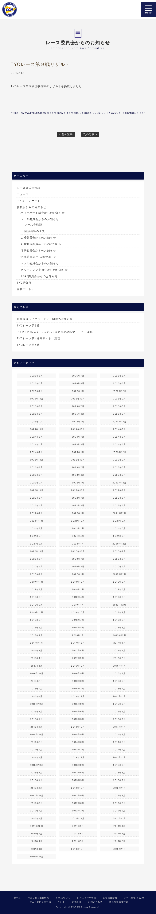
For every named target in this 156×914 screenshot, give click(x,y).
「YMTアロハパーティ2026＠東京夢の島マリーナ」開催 (55, 331)
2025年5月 (36, 414)
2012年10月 (36, 795)
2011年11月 (119, 818)
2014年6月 (78, 742)
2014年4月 (36, 749)
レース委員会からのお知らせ (40, 219)
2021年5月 (36, 536)
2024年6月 (119, 436)
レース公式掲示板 (28, 187)
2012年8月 (119, 795)
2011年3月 (78, 841)
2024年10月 (78, 429)
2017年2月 (119, 658)
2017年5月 (119, 650)
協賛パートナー (27, 289)
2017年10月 (78, 643)
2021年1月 (78, 543)
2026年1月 (78, 391)
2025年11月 (36, 398)
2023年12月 (119, 452)
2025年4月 (78, 414)
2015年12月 (78, 696)
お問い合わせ (95, 902)
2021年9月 (119, 520)
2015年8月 (119, 704)
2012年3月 (78, 810)
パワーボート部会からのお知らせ (43, 212)
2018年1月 (78, 635)
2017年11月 (36, 643)
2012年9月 (78, 795)
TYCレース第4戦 (28, 344)
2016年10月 (36, 673)
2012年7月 (36, 803)
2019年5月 (36, 597)
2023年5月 (36, 475)
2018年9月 (119, 612)
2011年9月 (78, 826)
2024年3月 (119, 444)
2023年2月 (36, 482)
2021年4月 (78, 536)
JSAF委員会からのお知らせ (39, 276)
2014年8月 (119, 734)
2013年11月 (119, 757)
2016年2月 (119, 688)
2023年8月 (36, 467)
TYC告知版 (24, 282)
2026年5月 (36, 383)
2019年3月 (119, 597)
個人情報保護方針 (118, 902)
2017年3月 (78, 658)
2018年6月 (119, 620)
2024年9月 (119, 429)
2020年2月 (36, 574)
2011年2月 (119, 841)
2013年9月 (78, 765)
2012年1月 (36, 818)
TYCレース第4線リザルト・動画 (38, 338)
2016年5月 (119, 681)
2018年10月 (78, 612)
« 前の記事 (66, 134)
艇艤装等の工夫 (34, 231)
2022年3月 (119, 505)
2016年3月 (78, 688)
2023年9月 (119, 459)
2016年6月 (78, 681)
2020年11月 (36, 551)
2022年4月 (78, 505)
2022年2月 (36, 513)
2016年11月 (119, 666)
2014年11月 (119, 727)
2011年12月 (78, 818)
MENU (148, 9)
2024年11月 (36, 429)
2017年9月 (119, 643)
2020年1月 (78, 574)
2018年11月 (36, 612)
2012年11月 (119, 788)
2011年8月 (119, 826)
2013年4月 (36, 780)
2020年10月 (78, 551)
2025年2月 (36, 421)
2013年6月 (78, 772)
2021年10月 (78, 520)
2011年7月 (37, 833)
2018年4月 (78, 627)
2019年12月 (119, 574)
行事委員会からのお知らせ (38, 250)
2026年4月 (78, 383)
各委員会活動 (110, 898)
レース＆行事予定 (86, 898)
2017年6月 (78, 650)
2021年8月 (36, 528)
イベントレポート (28, 200)
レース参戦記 (33, 224)
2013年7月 (36, 772)
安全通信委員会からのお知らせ (41, 244)
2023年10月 (78, 459)
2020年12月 (119, 543)
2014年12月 (78, 727)
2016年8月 (119, 673)
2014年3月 (78, 749)
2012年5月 (119, 803)
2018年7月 (78, 620)
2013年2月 (119, 780)
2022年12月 (119, 482)
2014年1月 (36, 757)
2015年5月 (119, 711)
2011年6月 (78, 833)
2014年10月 (36, 734)
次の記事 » (90, 134)
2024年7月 (78, 436)
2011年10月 (36, 826)
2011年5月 (119, 833)
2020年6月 (119, 559)
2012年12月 (78, 788)
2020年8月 (36, 559)
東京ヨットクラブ (23, 9)
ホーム (17, 898)
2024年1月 (78, 452)
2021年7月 (78, 528)
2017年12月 (119, 635)
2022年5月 (36, 505)
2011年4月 (36, 841)
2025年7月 (78, 406)
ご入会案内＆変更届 (40, 902)
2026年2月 (36, 391)
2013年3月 (78, 780)
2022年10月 (78, 490)
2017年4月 (36, 658)
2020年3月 (119, 566)
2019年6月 (119, 589)
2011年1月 (36, 849)
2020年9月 (119, 551)
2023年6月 (119, 467)
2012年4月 (36, 810)
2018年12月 (119, 604)
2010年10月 (36, 856)
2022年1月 (78, 513)
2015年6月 (78, 711)
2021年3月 (119, 536)
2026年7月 (78, 375)
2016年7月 (36, 681)
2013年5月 (119, 772)
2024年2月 (36, 452)
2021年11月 (36, 520)
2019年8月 (36, 589)
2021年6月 (119, 528)
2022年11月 (36, 490)
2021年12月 (119, 513)
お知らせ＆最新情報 (38, 898)
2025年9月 (119, 398)
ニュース (23, 194)
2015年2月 (119, 719)
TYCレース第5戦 (28, 325)
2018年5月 (36, 627)
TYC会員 (77, 902)
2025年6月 (119, 406)
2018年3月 (119, 627)
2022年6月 (119, 498)
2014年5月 (119, 742)
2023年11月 (36, 459)
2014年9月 (78, 734)
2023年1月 (78, 482)
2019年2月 (36, 604)
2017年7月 (36, 650)
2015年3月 (78, 719)
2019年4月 (78, 597)
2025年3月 (119, 414)
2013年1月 (36, 788)
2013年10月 (36, 765)
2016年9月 (78, 673)
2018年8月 (36, 620)
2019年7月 (78, 589)
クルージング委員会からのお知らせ (44, 269)
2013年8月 (119, 765)
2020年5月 (36, 566)
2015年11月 (119, 696)
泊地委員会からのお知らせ (38, 256)
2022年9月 (119, 490)
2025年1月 (78, 421)
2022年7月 (78, 498)
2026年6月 (119, 375)
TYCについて (63, 898)
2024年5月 (36, 444)
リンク (61, 902)
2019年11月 (36, 582)
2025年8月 (36, 406)
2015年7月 (36, 711)
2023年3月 (119, 475)
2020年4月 (78, 566)
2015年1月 (36, 727)
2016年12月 (78, 666)
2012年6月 (78, 803)
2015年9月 (78, 704)
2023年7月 (78, 467)
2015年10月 (36, 704)
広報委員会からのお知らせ (38, 237)
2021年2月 (36, 543)
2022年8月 (36, 498)
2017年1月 (37, 666)
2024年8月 (36, 436)
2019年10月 (78, 582)
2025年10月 (78, 398)
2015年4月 (36, 719)
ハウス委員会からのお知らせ (40, 263)
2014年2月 (119, 749)
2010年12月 (78, 849)
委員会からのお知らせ (31, 207)
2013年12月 (78, 757)
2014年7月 (36, 742)
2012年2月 (119, 810)
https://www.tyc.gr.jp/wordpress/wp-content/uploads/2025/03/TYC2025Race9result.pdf (78, 112)
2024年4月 (78, 444)
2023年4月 (78, 475)
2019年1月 (78, 604)
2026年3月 (119, 383)
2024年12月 (119, 421)
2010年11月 (119, 849)
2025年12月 (119, 391)
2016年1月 (36, 696)
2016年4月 (36, 688)
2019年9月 (119, 582)
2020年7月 (78, 559)
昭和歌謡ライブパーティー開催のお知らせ (45, 319)
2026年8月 (36, 375)
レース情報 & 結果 (134, 898)
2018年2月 (36, 635)
